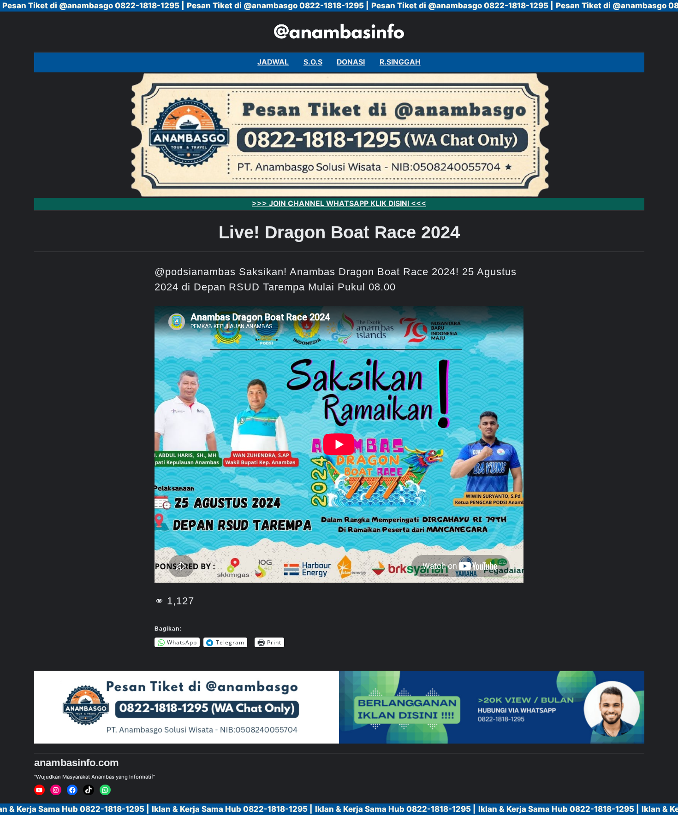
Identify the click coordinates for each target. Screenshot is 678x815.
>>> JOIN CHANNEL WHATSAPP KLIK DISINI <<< (339, 203)
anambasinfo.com (76, 762)
